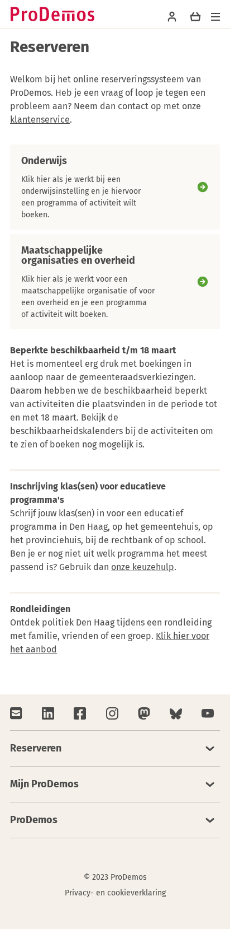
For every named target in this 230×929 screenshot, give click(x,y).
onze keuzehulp (142, 567)
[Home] (52, 14)
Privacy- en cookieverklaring (115, 893)
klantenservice (40, 119)
